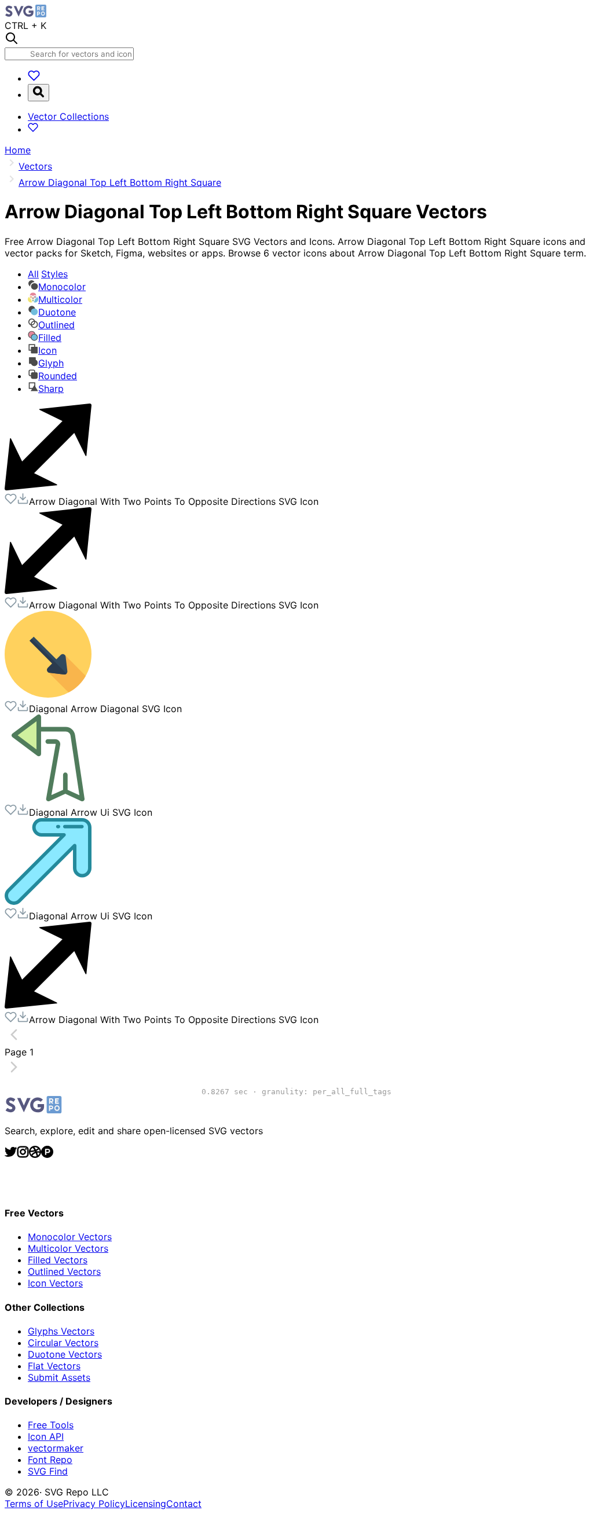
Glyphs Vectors (61, 1331)
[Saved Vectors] (34, 78)
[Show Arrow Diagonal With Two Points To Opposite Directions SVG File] (48, 487)
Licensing (145, 1503)
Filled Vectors (57, 1260)
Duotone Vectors (65, 1354)
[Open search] (38, 92)
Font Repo (50, 1459)
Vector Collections (68, 116)
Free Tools (51, 1425)
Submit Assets (59, 1377)
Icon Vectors (55, 1283)
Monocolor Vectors (70, 1236)
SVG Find (48, 1471)
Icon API (46, 1436)
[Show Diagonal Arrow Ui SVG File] (48, 798)
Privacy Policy (94, 1503)
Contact (184, 1503)
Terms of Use (34, 1503)
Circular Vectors (63, 1342)
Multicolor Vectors (68, 1248)
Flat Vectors (54, 1366)
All (48, 274)
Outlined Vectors (64, 1271)
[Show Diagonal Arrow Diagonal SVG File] (48, 694)
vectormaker (55, 1448)
